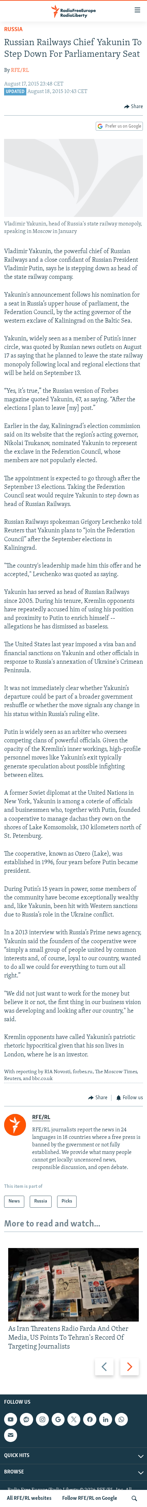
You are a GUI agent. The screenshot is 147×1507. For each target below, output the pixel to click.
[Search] (134, 1498)
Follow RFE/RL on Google (89, 1498)
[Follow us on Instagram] (42, 1419)
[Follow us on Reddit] (26, 1419)
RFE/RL (20, 70)
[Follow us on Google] (58, 1419)
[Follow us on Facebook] (89, 1419)
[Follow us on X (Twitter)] (73, 1419)
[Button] (133, 106)
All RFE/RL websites (29, 1498)
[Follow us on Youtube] (10, 1419)
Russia (13, 30)
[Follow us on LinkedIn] (105, 1419)
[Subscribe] (10, 1435)
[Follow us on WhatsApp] (121, 1419)
